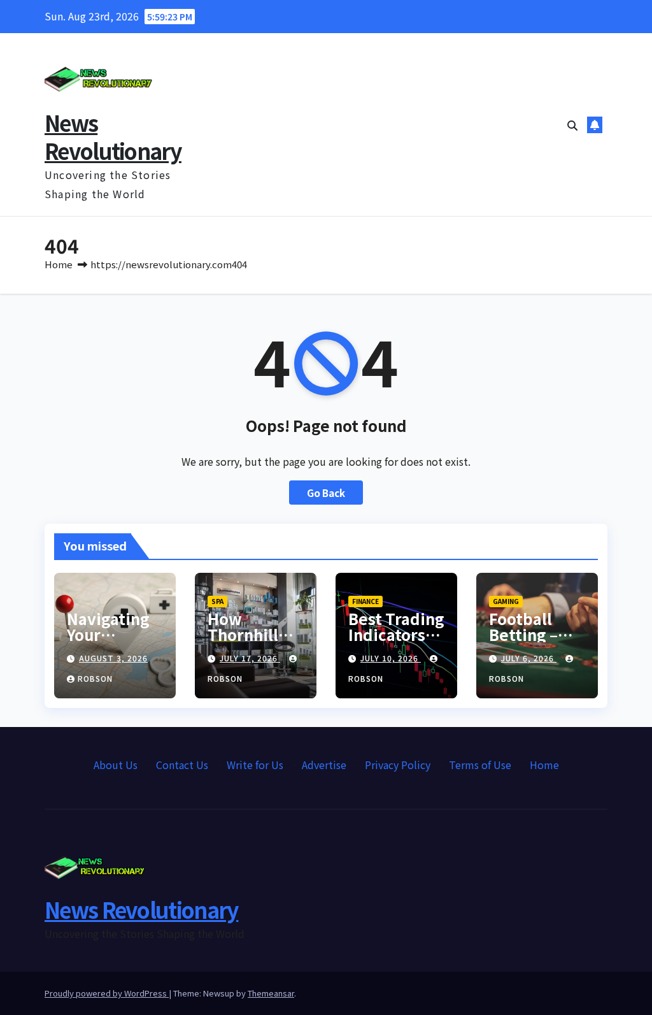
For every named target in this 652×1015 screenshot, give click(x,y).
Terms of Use (480, 764)
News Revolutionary (113, 136)
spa (217, 601)
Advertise (324, 764)
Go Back (326, 493)
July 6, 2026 (528, 657)
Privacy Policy (397, 764)
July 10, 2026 (390, 657)
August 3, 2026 (113, 657)
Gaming (506, 601)
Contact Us (182, 764)
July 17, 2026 (250, 657)
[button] (572, 125)
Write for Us (255, 764)
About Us (116, 764)
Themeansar (271, 993)
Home (59, 264)
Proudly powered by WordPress (107, 993)
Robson (95, 678)
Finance (365, 601)
